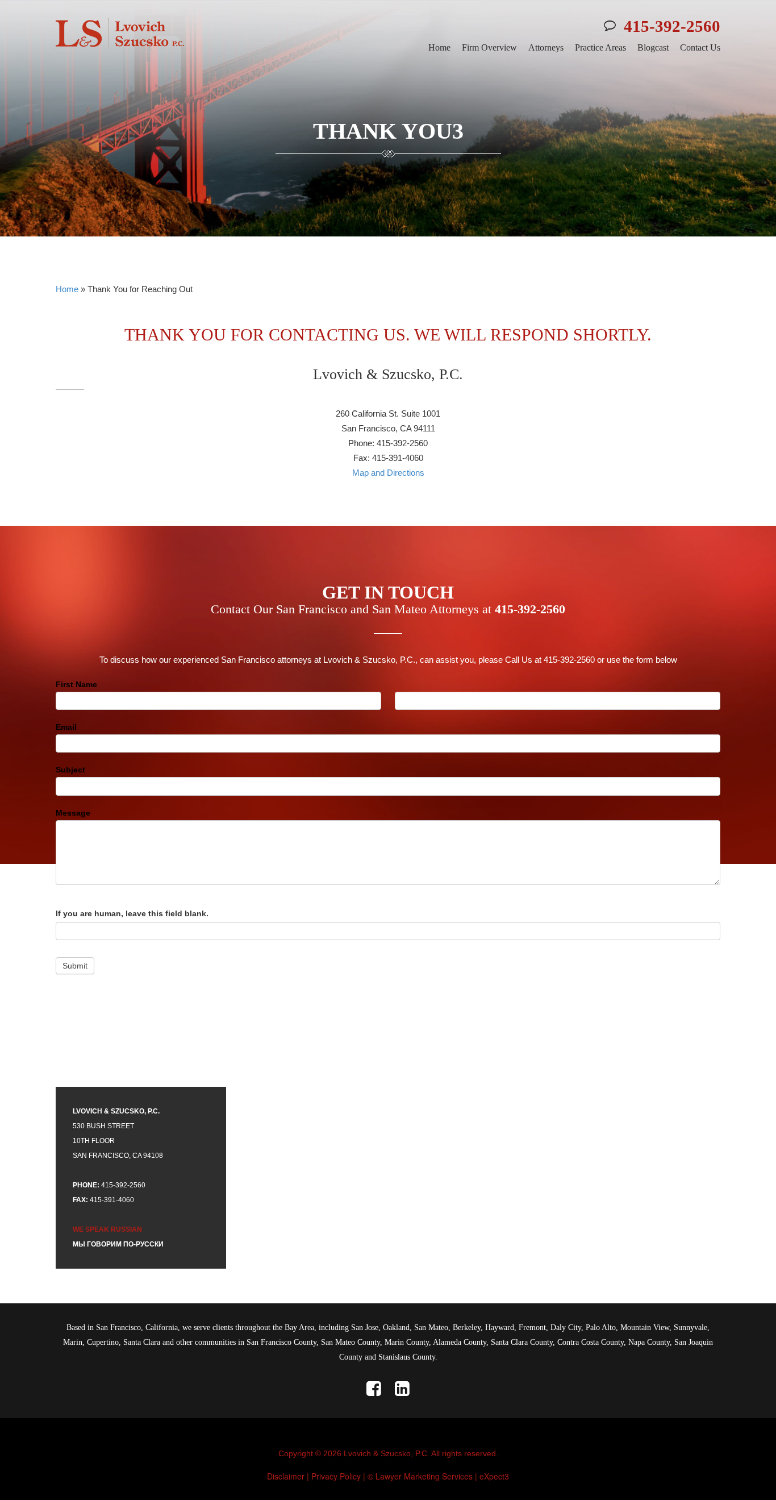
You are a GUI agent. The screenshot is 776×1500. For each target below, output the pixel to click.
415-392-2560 (672, 26)
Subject (70, 769)
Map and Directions (388, 472)
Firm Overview (489, 47)
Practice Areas (600, 47)
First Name (76, 684)
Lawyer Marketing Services (424, 1476)
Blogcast (653, 47)
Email (66, 727)
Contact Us (700, 47)
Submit (74, 965)
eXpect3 (494, 1476)
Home (439, 47)
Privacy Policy (336, 1476)
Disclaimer (285, 1476)
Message (73, 812)
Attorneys (546, 47)
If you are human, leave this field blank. (132, 913)
